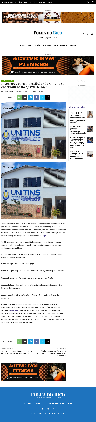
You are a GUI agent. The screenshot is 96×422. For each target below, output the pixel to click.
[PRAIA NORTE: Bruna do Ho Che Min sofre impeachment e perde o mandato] (90, 154)
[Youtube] (92, 34)
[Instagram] (48, 409)
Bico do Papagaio (7, 80)
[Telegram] (30, 97)
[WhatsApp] (19, 97)
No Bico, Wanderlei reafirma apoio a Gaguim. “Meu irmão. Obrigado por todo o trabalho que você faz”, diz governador (78, 142)
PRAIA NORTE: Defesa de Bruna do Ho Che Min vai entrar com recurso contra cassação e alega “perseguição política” (78, 117)
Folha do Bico (8, 91)
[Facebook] (83, 34)
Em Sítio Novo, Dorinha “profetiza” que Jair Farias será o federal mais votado (78, 130)
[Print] (25, 97)
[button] (27, 34)
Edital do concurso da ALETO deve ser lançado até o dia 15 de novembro (51, 353)
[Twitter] (88, 34)
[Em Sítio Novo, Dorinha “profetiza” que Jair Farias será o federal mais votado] (90, 129)
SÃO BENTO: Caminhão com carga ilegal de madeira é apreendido (16, 352)
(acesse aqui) (13, 310)
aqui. (44, 236)
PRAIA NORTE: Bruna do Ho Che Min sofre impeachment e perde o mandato (77, 155)
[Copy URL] (48, 97)
